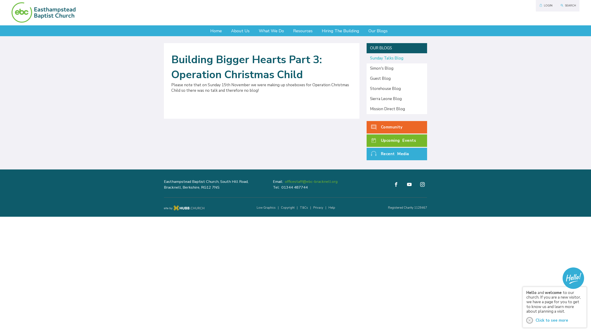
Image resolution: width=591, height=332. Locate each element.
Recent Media (395, 154)
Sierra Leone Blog (386, 98)
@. (311, 181)
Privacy (318, 208)
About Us (240, 31)
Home (216, 31)
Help (332, 208)
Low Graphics (266, 208)
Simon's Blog (381, 68)
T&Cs (304, 208)
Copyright (288, 208)
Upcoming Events (398, 140)
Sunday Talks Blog (386, 58)
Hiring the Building (340, 31)
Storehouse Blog (385, 88)
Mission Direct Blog (387, 109)
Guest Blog (380, 78)
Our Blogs (378, 31)
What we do (271, 31)
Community (392, 127)
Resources (303, 31)
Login (548, 5)
